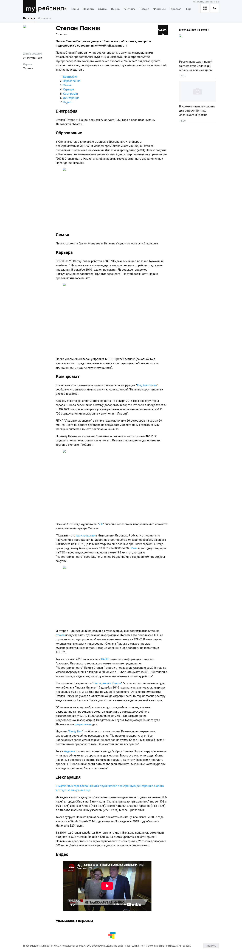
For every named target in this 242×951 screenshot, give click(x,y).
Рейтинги (52, 8)
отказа (60, 635)
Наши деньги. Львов (107, 683)
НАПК (105, 659)
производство (85, 535)
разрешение (83, 724)
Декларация (71, 98)
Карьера (68, 89)
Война (75, 9)
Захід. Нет (75, 731)
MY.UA (30, 6)
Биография (70, 76)
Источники (44, 18)
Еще (189, 9)
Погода (144, 9)
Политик (61, 34)
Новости (88, 9)
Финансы (159, 9)
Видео (115, 9)
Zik (101, 524)
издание (69, 751)
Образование (71, 81)
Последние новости (194, 29)
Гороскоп (175, 9)
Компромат (70, 93)
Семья (67, 85)
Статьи (102, 9)
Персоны (29, 18)
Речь (134, 548)
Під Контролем (147, 385)
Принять (211, 945)
